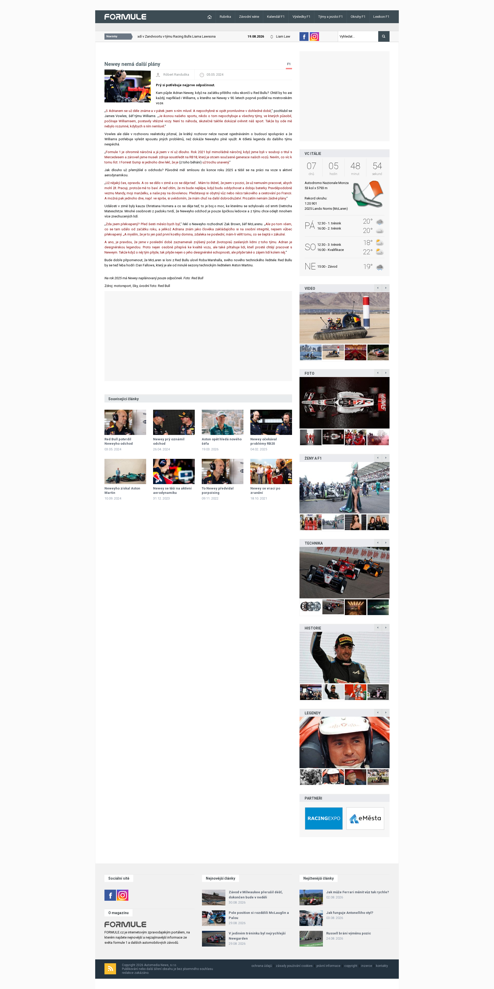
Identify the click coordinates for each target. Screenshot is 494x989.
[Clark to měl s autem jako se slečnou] (344, 742)
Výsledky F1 (301, 17)
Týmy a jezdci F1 (330, 17)
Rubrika (225, 17)
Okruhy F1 (358, 17)
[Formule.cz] (125, 16)
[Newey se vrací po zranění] (271, 471)
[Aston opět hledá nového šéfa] (222, 422)
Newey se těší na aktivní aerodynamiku (172, 490)
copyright (350, 966)
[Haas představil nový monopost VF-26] (344, 402)
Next (395, 318)
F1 (289, 64)
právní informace (328, 966)
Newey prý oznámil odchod (168, 441)
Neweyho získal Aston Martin (122, 490)
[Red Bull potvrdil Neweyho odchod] (125, 422)
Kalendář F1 (276, 17)
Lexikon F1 (381, 17)
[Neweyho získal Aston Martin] (125, 471)
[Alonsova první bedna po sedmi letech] (344, 657)
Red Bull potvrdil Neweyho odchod (118, 441)
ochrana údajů (261, 966)
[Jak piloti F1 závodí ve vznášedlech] (344, 318)
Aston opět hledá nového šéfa (222, 441)
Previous (294, 318)
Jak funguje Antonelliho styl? (349, 913)
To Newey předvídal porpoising (218, 490)
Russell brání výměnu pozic (348, 933)
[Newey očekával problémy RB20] (271, 422)
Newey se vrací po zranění (265, 490)
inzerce (366, 966)
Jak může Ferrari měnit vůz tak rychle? (357, 892)
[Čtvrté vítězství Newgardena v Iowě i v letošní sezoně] (344, 572)
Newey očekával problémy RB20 (263, 441)
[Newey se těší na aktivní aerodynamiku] (174, 471)
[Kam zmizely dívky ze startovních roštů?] (344, 487)
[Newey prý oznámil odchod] (174, 422)
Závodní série (249, 17)
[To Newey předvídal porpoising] (222, 471)
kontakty (382, 966)
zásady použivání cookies (294, 966)
